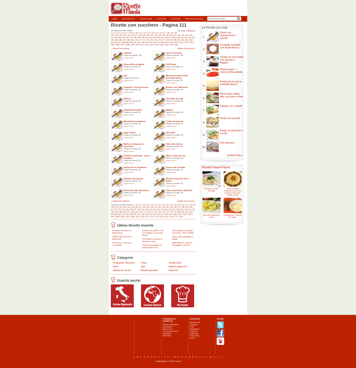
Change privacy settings (191, 361)
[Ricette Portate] (182, 307)
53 (155, 37)
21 (113, 35)
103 (186, 42)
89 (127, 42)
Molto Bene (167, 333)
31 (152, 35)
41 (191, 35)
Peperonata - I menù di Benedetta (231, 70)
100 (171, 42)
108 (127, 45)
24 (125, 35)
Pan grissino (227, 142)
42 (112, 37)
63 (194, 37)
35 (167, 35)
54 (159, 37)
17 (164, 33)
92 (139, 42)
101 (176, 42)
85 (112, 42)
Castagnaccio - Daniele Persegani (233, 216)
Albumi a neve (195, 322)
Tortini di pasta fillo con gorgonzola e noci (152, 246)
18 (168, 33)
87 (120, 42)
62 (190, 37)
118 (176, 45)
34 (164, 35)
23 (121, 35)
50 (143, 37)
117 (171, 45)
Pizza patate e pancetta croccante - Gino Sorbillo (183, 231)
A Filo (192, 327)
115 (161, 45)
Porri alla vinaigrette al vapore (211, 216)
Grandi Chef (175, 263)
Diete (115, 266)
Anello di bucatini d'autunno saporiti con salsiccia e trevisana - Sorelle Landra (232, 192)
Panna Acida (194, 336)
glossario (161, 19)
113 (152, 45)
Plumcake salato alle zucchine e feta (231, 95)
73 (148, 40)
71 (140, 40)
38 (179, 35)
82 (183, 40)
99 (166, 42)
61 (186, 37)
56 (166, 37)
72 (144, 40)
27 (136, 35)
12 (145, 33)
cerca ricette (128, 19)
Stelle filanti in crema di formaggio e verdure (182, 244)
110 (137, 45)
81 (179, 40)
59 (178, 37)
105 (112, 45)
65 (117, 40)
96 (155, 42)
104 (191, 42)
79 (171, 40)
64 (113, 40)
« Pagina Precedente (120, 48)
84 (191, 40)
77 (164, 40)
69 (132, 40)
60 (182, 37)
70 (136, 40)
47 (131, 37)
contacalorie (145, 19)
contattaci (176, 19)
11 (141, 33)
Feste (144, 263)
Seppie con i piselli (231, 105)
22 (117, 35)
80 (175, 40)
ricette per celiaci (194, 19)
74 (152, 40)
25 (129, 35)
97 (159, 42)
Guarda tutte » (235, 155)
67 (125, 40)
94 (147, 42)
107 (122, 45)
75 (156, 40)
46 (127, 37)
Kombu (192, 338)
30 (148, 35)
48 (135, 37)
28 (140, 35)
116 (166, 45)
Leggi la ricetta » (128, 58)
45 (124, 37)
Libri (143, 266)
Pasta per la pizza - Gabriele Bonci (231, 83)
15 (156, 33)
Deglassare (194, 333)
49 (139, 37)
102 (181, 42)
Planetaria (193, 325)
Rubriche (173, 270)
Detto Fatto (167, 336)
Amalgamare (194, 329)
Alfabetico (191, 31)
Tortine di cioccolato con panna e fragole (231, 59)
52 (151, 37)
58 (174, 37)
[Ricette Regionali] (122, 307)
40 (187, 35)
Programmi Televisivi (124, 263)
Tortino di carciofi (230, 118)
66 (121, 40)
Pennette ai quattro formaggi (211, 190)
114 (156, 45)
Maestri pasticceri (178, 266)
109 (132, 45)
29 (144, 35)
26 (132, 35)
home (114, 19)
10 (137, 33)
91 (135, 42)
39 (183, 35)
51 (147, 37)
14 (152, 33)
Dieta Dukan (167, 327)
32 (156, 35)
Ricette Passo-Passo (216, 167)
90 (131, 42)
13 (148, 33)
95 (151, 42)
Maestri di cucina (122, 270)
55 (162, 37)
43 (116, 37)
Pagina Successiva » (186, 48)
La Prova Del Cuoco (170, 331)
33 (160, 35)
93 (143, 42)
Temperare (194, 331)
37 (175, 35)
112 (147, 45)
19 (172, 33)
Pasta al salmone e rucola (231, 132)
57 (170, 37)
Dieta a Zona (167, 329)
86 (116, 42)
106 (117, 45)
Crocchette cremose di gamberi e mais (152, 240)
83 (187, 40)
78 (167, 40)
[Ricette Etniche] (152, 307)
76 (160, 40)
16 (160, 33)
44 (120, 37)
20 (176, 33)
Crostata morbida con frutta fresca (121, 231)
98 (162, 42)
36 (171, 35)
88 (124, 42)
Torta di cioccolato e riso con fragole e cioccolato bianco (152, 232)
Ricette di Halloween (170, 325)
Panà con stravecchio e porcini (228, 35)
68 (129, 40)
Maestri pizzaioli (149, 270)
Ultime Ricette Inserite (135, 225)
